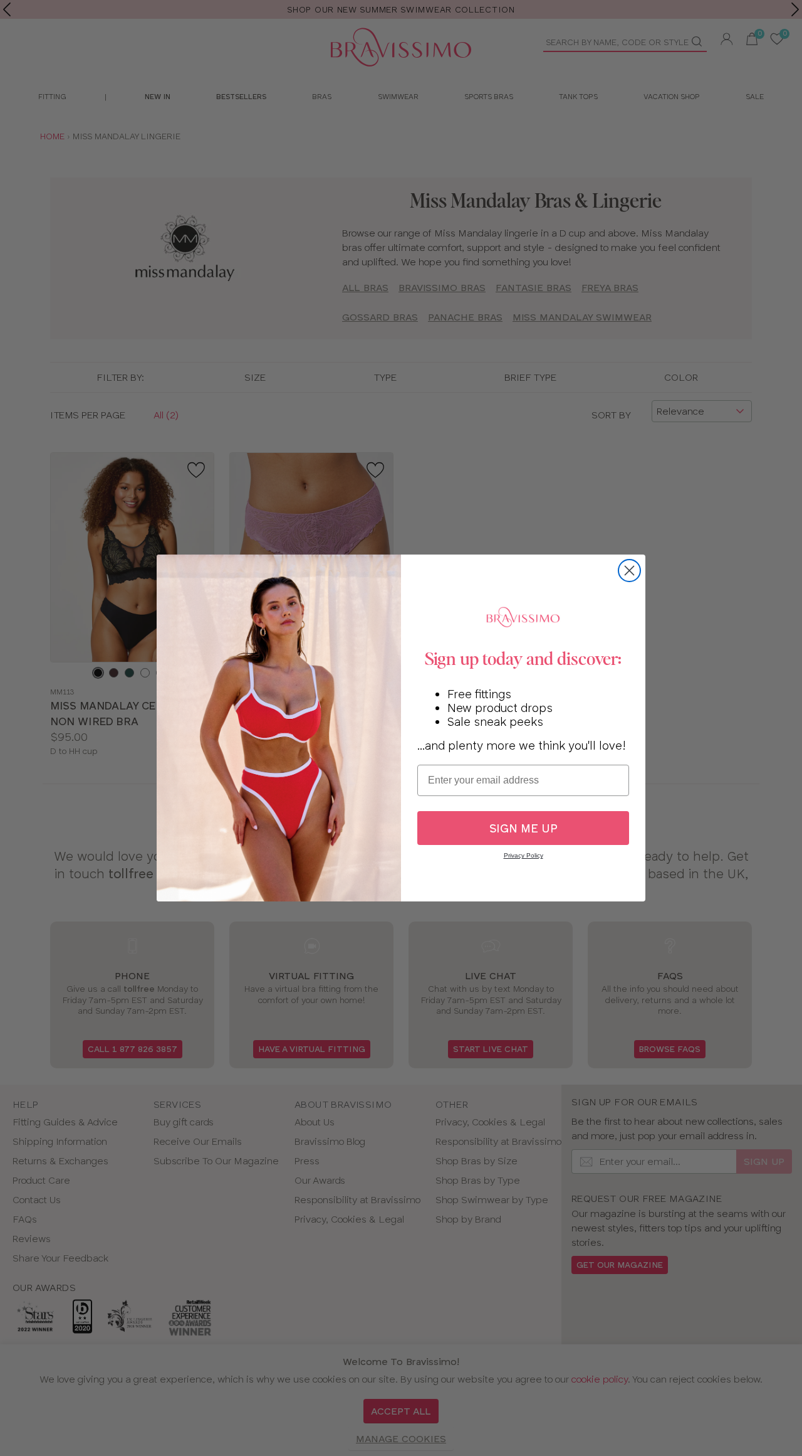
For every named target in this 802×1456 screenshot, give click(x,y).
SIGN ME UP (523, 828)
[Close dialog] (629, 571)
